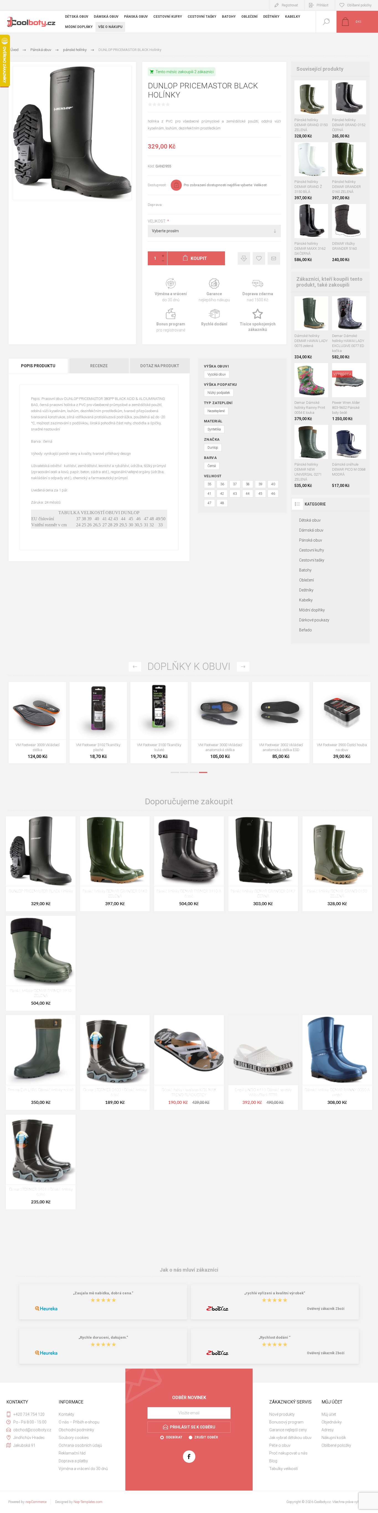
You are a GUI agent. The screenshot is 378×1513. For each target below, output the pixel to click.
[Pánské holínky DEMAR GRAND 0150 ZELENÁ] (337, 863)
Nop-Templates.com (88, 1502)
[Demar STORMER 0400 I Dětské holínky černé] (115, 1062)
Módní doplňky (312, 610)
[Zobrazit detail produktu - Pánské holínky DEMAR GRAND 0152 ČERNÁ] (311, 88)
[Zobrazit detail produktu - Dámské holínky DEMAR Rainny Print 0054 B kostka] (311, 370)
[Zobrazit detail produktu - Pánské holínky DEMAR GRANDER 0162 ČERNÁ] (349, 149)
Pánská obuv (310, 540)
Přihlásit (322, 5)
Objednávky (332, 1422)
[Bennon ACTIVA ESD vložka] (159, 722)
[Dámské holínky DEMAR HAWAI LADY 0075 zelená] (311, 327)
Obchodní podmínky (76, 1430)
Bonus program (171, 320)
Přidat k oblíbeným (259, 258)
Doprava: (155, 205)
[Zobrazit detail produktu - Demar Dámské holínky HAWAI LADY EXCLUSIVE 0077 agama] (337, 304)
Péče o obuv (280, 1445)
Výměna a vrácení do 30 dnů (83, 1468)
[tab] (38, 365)
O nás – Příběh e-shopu (79, 1422)
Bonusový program (286, 1422)
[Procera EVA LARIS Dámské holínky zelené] (41, 1062)
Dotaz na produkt (159, 366)
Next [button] (243, 667)
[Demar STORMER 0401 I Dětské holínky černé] (41, 1162)
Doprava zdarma (258, 290)
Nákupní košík (334, 1437)
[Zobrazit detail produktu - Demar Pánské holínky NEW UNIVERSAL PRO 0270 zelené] (311, 432)
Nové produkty (282, 1414)
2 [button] (184, 772)
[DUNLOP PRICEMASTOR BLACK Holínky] (41, 863)
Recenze (99, 366)
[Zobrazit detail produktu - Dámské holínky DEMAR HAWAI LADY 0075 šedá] (317, 304)
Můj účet (329, 1414)
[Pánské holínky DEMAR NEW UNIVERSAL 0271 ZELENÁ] (311, 456)
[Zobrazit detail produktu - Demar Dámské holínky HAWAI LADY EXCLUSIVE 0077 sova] (360, 304)
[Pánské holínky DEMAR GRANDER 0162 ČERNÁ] (263, 863)
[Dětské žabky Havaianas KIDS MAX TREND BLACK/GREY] (189, 1062)
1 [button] (175, 772)
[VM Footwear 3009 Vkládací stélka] (281, 722)
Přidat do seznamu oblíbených (317, 100)
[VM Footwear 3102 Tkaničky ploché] (342, 722)
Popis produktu (38, 366)
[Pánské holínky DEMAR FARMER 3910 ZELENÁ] (41, 963)
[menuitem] (84, 1414)
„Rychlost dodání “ (275, 1338)
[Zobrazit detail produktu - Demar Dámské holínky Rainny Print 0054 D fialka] (322, 370)
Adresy (328, 1430)
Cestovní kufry (311, 550)
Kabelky (306, 600)
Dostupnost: (157, 185)
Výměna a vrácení (171, 290)
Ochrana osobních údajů (80, 1445)
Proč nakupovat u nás (288, 1453)
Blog (273, 1461)
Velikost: (157, 221)
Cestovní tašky (311, 560)
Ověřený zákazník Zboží (325, 1309)
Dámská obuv (311, 530)
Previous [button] (135, 667)
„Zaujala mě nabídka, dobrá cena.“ (103, 1293)
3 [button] (194, 772)
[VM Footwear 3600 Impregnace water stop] (37, 722)
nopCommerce (35, 1502)
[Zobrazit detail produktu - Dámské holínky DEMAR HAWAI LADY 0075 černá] (305, 304)
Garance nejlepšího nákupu (214, 290)
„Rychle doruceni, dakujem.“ (103, 1338)
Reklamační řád (72, 1453)
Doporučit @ (274, 258)
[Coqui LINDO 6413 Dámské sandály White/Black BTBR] (263, 1062)
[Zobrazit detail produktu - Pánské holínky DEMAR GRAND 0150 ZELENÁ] (349, 88)
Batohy (305, 570)
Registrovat (290, 5)
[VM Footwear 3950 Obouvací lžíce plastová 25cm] (220, 722)
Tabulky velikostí (283, 1468)
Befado (305, 630)
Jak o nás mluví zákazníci (189, 1269)
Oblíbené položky (336, 1445)
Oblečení (306, 580)
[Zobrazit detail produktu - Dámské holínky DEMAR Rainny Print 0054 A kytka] (300, 370)
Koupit (304, 100)
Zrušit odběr (206, 1437)
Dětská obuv (310, 520)
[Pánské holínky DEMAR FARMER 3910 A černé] (189, 863)
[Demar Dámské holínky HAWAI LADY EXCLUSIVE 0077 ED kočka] (349, 327)
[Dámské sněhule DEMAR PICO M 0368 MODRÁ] (349, 456)
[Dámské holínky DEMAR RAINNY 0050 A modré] (337, 1062)
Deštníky (306, 590)
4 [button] (203, 772)
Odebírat (174, 1437)
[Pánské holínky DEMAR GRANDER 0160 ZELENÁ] (115, 863)
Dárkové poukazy (314, 620)
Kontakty (66, 1414)
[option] (37, 724)
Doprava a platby (73, 1461)
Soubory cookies (74, 1437)
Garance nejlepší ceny (244, 258)
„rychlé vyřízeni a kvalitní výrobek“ (274, 1293)
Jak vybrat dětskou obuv (290, 1437)
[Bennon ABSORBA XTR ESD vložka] (98, 722)
